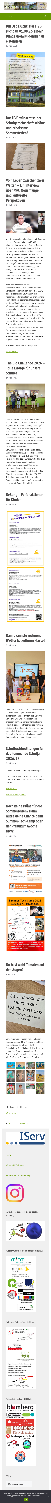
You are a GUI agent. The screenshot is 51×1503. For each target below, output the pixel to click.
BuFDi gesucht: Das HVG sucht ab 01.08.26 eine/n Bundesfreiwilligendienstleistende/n (25, 33)
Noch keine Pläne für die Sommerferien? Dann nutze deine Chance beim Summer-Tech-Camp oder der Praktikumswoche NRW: (24, 818)
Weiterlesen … (12, 351)
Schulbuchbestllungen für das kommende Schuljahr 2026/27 (25, 753)
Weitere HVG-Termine (15, 1165)
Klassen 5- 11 (11, 788)
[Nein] (48, 1496)
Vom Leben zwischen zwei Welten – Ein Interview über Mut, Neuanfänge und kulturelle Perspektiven (25, 190)
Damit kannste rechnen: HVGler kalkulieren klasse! (25, 638)
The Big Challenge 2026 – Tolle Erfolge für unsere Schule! (25, 368)
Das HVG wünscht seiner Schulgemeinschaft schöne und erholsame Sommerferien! (25, 125)
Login (8, 1155)
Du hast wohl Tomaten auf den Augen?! (25, 967)
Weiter (24, 1123)
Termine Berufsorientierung (18, 1175)
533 (17, 1123)
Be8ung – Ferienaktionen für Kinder (24, 497)
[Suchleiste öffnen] (45, 16)
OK (26, 1499)
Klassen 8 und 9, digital (16, 794)
